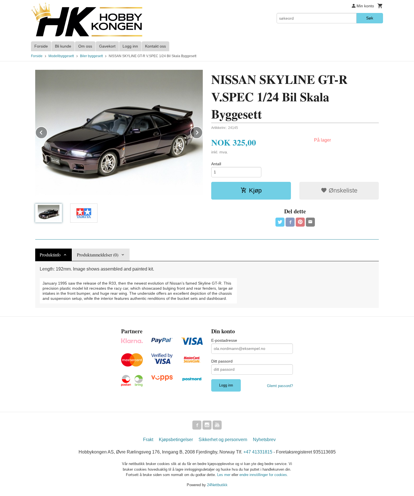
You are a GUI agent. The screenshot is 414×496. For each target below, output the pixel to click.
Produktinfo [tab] (50, 255)
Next (202, 131)
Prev (47, 131)
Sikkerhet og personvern (223, 439)
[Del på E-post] (310, 222)
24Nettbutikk (217, 485)
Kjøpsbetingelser (176, 439)
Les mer (224, 475)
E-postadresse (224, 340)
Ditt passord (222, 361)
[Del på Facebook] (290, 222)
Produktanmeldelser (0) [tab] (97, 255)
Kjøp (255, 190)
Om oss (85, 46)
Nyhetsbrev (264, 439)
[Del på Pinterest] (300, 222)
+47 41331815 (257, 452)
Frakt (148, 439)
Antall (216, 164)
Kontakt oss (155, 46)
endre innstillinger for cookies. (263, 475)
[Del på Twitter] (279, 222)
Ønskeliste (342, 190)
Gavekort (107, 46)
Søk (369, 18)
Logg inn (130, 46)
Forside (41, 46)
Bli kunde (63, 46)
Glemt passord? (280, 386)
